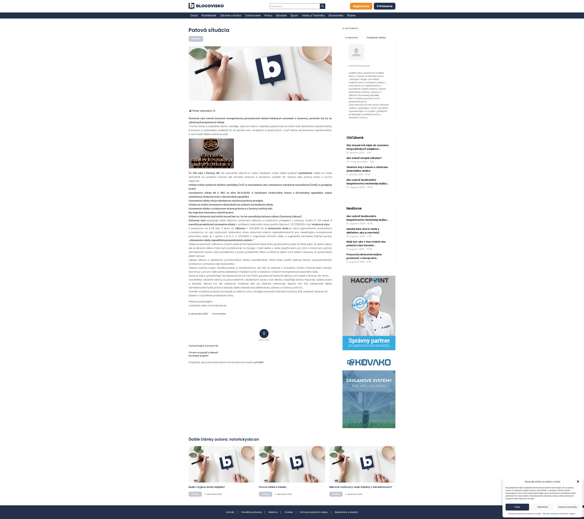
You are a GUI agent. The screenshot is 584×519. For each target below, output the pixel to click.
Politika (196, 38)
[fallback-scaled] (260, 73)
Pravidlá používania (251, 512)
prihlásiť (258, 362)
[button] (577, 481)
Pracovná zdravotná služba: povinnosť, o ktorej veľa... (364, 256)
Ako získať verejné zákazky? (364, 158)
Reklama (273, 512)
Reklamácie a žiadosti (346, 512)
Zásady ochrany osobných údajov (559, 513)
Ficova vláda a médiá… (273, 487)
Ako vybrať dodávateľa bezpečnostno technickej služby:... (367, 181)
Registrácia (361, 6)
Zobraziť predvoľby (567, 507)
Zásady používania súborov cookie (524, 513)
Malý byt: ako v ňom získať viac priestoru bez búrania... (366, 243)
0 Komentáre (219, 313)
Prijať (517, 507)
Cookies (289, 512)
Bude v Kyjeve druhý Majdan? (207, 487)
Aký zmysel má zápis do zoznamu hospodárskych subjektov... (367, 147)
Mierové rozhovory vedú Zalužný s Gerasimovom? (360, 487)
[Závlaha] (368, 427)
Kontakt (230, 512)
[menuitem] (194, 15)
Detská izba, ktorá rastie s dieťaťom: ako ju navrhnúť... (363, 230)
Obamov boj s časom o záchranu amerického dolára (367, 169)
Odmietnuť (542, 507)
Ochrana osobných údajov (314, 512)
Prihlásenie (384, 6)
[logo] (206, 6)
